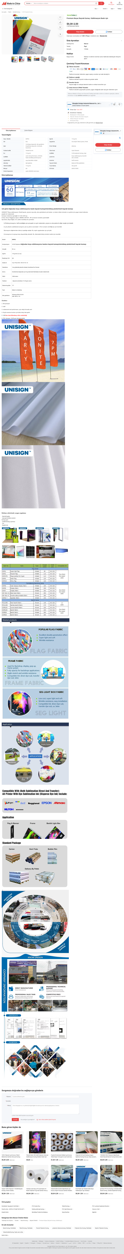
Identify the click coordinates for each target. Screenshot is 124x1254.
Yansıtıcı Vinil (95, 1209)
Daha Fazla (5, 1235)
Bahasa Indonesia (108, 1243)
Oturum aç (119, 4)
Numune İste (103, 36)
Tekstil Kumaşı (66, 1206)
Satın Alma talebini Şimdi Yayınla (46, 1119)
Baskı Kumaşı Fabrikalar (9, 1228)
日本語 (79, 1243)
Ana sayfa (4, 12)
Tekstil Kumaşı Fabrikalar (26, 1228)
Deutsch (58, 1243)
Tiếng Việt (99, 1243)
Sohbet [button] (110, 32)
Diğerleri (94, 1212)
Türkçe (93, 1243)
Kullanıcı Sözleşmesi (49, 1241)
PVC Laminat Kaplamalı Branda (100, 1206)
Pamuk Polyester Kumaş (42, 1228)
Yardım (105, 8)
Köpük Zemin (5, 1212)
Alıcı (96, 8)
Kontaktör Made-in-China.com (72, 1241)
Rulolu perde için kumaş (38, 1209)
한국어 (74, 1243)
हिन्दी (84, 1243)
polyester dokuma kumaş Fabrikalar (61, 1228)
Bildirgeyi (41, 1241)
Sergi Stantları (65, 1212)
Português (32, 1243)
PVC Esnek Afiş (36, 1206)
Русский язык (46, 1243)
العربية (69, 1243)
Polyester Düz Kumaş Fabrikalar (83, 1228)
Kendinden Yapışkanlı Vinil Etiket (10, 1206)
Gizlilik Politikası (60, 1241)
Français (39, 1243)
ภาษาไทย (88, 1243)
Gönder (15, 1119)
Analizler (90, 1241)
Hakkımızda (34, 1241)
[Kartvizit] (120, 138)
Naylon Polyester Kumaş (101, 1228)
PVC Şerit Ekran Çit (67, 1209)
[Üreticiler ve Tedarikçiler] (11, 3)
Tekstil (9, 12)
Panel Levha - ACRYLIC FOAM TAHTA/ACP (13, 1209)
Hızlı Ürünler (83, 1241)
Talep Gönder (80, 32)
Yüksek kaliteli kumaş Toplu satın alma (13, 1232)
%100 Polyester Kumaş (27, 12)
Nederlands (64, 1243)
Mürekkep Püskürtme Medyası (40, 1212)
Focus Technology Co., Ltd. (61, 1246)
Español (27, 1243)
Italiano (52, 1243)
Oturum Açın (99, 122)
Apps (112, 8)
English (21, 1243)
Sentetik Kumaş (16, 12)
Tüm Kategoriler (8, 8)
